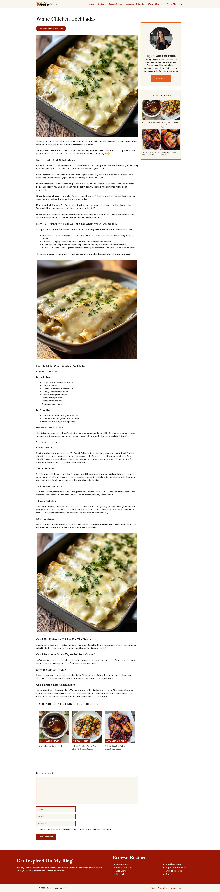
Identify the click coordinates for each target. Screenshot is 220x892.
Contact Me (176, 888)
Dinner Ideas (154, 3)
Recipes (101, 3)
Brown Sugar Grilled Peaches (169, 153)
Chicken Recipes (80, 741)
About (153, 888)
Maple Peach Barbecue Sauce (52, 745)
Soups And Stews (125, 867)
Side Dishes (121, 870)
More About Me (161, 78)
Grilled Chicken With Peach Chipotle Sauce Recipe (85, 747)
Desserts (120, 874)
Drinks (168, 874)
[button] (181, 4)
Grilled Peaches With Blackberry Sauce (115, 747)
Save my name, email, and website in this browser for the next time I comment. (75, 829)
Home (91, 3)
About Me (171, 3)
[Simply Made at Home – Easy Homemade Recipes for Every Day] (46, 4)
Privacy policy (163, 888)
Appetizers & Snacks (135, 3)
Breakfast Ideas (115, 3)
